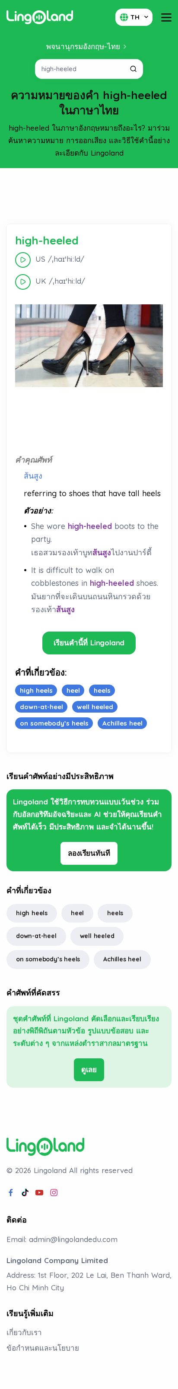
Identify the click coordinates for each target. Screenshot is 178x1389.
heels (115, 913)
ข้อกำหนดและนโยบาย (42, 1347)
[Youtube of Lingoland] (39, 1193)
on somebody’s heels (48, 959)
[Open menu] (166, 17)
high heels (32, 913)
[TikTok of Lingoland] (25, 1193)
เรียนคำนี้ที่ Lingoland (89, 642)
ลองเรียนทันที (89, 852)
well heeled (97, 936)
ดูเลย (89, 1069)
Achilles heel (122, 959)
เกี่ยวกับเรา (24, 1332)
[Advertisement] (89, 196)
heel (77, 913)
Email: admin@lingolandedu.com (62, 1239)
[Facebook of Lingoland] (10, 1193)
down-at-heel (36, 936)
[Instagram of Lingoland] (54, 1193)
